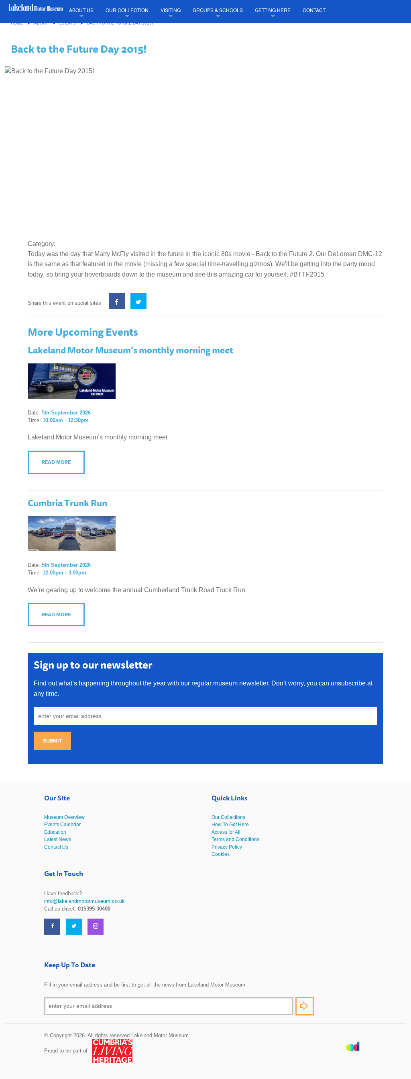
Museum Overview (64, 817)
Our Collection (127, 9)
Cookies (221, 854)
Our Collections (228, 817)
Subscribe (304, 1006)
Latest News (57, 839)
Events (67, 23)
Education (55, 832)
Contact (314, 9)
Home (17, 23)
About (41, 23)
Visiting (171, 9)
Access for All (226, 832)
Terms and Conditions (235, 839)
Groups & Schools (218, 9)
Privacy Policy (227, 847)
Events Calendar (62, 824)
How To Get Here (230, 824)
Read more (56, 462)
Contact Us (56, 847)
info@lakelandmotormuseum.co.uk (84, 901)
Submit (52, 741)
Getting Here (273, 9)
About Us (81, 9)
